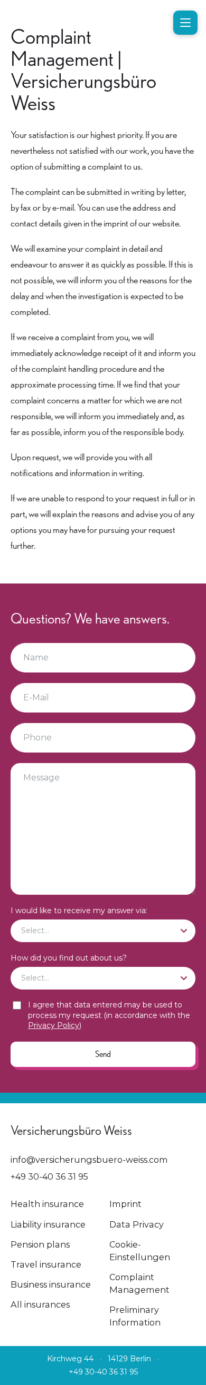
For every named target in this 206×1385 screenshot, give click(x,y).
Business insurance (51, 1284)
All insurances (40, 1304)
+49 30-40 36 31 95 (49, 1176)
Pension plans (40, 1244)
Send (103, 1054)
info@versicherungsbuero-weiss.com (89, 1159)
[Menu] (185, 23)
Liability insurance (48, 1224)
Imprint (125, 1204)
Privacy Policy (53, 1025)
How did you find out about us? (69, 958)
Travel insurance (46, 1264)
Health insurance (47, 1204)
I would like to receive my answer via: (79, 910)
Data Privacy (136, 1224)
